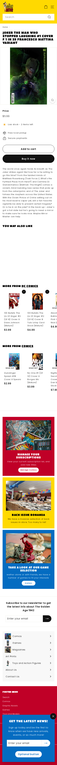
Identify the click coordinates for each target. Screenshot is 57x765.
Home (5, 27)
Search (6, 697)
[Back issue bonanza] (28, 496)
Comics (27, 346)
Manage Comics (28, 470)
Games (28, 583)
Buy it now (28, 158)
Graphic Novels (10, 705)
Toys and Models (11, 714)
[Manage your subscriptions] (28, 435)
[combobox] (28, 17)
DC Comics (30, 285)
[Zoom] (52, 100)
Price (6, 110)
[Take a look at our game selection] (28, 548)
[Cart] (45, 6)
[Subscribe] (46, 743)
